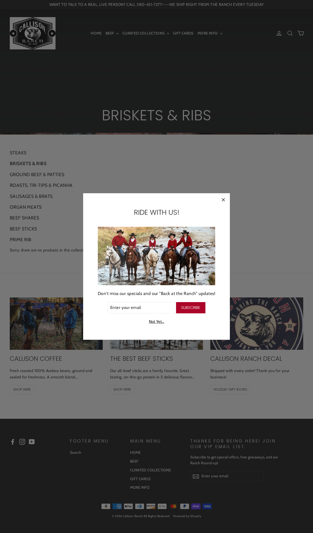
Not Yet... (156, 321)
